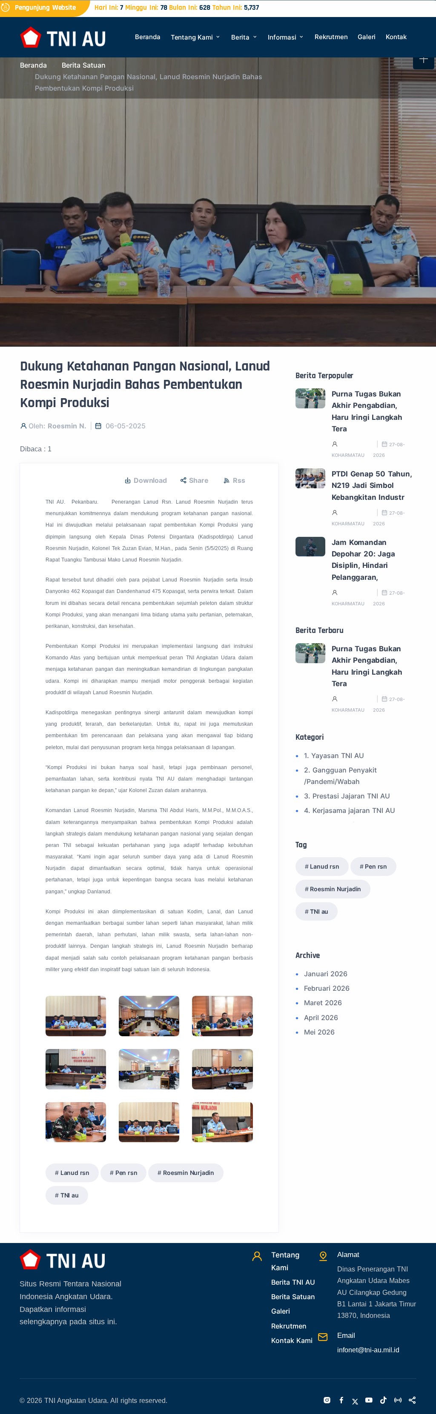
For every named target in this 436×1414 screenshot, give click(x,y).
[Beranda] (62, 36)
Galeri (367, 37)
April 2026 (321, 1017)
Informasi (283, 37)
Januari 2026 (325, 973)
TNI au (69, 1195)
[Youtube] (368, 1401)
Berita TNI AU (293, 1282)
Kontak (396, 37)
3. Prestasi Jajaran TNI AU (347, 796)
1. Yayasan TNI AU (334, 755)
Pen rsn (126, 1172)
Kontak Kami (292, 1340)
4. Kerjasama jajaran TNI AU (349, 810)
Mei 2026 (319, 1032)
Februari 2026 (327, 988)
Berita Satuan (84, 65)
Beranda (148, 37)
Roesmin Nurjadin (188, 1172)
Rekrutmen (331, 37)
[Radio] (397, 1401)
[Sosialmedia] (412, 1401)
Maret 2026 (323, 1002)
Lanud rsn (74, 1172)
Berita (241, 37)
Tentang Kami (193, 37)
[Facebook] (341, 1401)
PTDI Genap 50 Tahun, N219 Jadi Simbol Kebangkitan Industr (372, 486)
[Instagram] (327, 1401)
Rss (239, 480)
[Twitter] (355, 1401)
